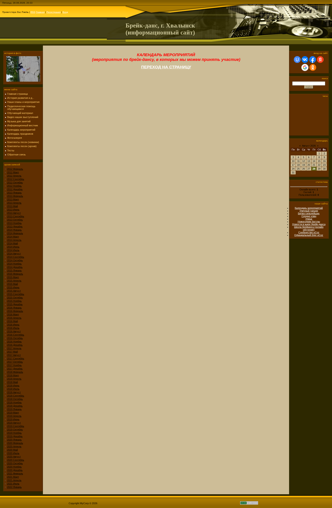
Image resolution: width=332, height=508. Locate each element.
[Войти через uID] (297, 59)
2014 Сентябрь (15, 257)
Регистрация (54, 12)
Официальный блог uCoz (308, 235)
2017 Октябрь (15, 361)
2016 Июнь (13, 324)
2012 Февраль (15, 169)
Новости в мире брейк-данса (308, 224)
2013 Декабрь (15, 226)
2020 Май (12, 449)
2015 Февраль (15, 273)
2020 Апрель (14, 446)
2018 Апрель (14, 378)
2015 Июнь (13, 287)
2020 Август (14, 456)
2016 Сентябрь (15, 334)
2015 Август (14, 290)
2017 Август (14, 355)
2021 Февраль (15, 473)
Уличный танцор (308, 210)
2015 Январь (14, 270)
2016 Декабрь (15, 345)
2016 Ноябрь (14, 341)
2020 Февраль (15, 443)
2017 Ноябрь (14, 365)
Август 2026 (309, 145)
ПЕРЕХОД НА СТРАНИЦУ (166, 67)
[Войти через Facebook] (312, 59)
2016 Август (14, 331)
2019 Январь (14, 409)
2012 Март (13, 172)
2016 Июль (13, 328)
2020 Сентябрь (15, 460)
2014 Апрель (14, 240)
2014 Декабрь (15, 267)
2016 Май (12, 321)
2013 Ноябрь (14, 223)
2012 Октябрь (15, 182)
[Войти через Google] (305, 67)
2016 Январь (14, 307)
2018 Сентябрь (15, 395)
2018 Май (12, 382)
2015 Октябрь (15, 297)
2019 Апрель (14, 416)
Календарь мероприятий (309, 208)
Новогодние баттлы (309, 221)
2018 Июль (13, 389)
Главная (40, 12)
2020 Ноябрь (14, 466)
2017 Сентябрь (15, 358)
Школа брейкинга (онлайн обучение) (308, 228)
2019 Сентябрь (15, 426)
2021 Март (13, 477)
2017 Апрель (14, 348)
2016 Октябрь (15, 338)
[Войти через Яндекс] (320, 59)
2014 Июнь (13, 246)
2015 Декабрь (15, 304)
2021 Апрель (14, 480)
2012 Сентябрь (15, 179)
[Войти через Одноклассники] (312, 67)
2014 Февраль (15, 233)
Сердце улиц (309, 216)
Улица (308, 218)
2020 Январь (14, 439)
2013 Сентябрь (15, 216)
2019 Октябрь (15, 429)
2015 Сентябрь (15, 294)
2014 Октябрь (15, 260)
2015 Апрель (14, 280)
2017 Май (12, 351)
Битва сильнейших (309, 213)
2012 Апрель (14, 175)
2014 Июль (13, 250)
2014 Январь (14, 230)
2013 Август (14, 213)
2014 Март (13, 236)
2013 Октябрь (15, 219)
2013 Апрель (14, 202)
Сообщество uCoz (308, 232)
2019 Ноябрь (14, 433)
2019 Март (13, 412)
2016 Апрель (14, 317)
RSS (32, 12)
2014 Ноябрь (14, 263)
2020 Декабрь (15, 470)
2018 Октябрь (15, 399)
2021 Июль (13, 483)
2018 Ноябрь (14, 402)
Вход (65, 12)
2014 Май (12, 243)
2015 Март (13, 277)
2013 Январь (14, 192)
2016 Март (13, 314)
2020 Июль (13, 453)
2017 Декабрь (15, 368)
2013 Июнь (13, 209)
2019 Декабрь (15, 436)
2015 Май (12, 284)
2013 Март (13, 199)
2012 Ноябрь (14, 186)
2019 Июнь (13, 419)
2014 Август (14, 253)
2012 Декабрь (15, 189)
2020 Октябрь (15, 463)
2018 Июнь (13, 385)
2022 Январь (14, 487)
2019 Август (14, 422)
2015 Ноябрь (14, 301)
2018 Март (13, 375)
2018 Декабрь (15, 405)
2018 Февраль (15, 372)
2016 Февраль (15, 311)
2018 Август (14, 392)
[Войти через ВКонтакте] (305, 59)
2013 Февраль (15, 196)
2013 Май (12, 206)
